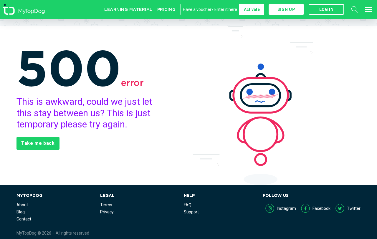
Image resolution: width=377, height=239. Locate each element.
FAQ (187, 205)
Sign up (286, 9)
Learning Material (128, 9)
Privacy (107, 212)
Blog (20, 212)
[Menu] (368, 9)
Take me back (38, 143)
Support (191, 212)
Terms (106, 205)
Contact (23, 219)
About (22, 205)
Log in (326, 9)
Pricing (166, 9)
